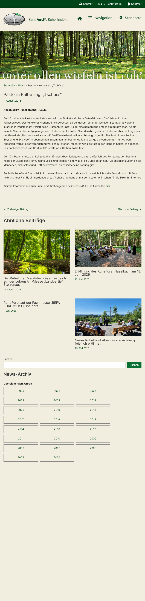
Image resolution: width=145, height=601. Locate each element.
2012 (93, 429)
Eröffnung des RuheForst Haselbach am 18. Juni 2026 (108, 272)
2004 (57, 457)
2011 (21, 438)
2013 (57, 429)
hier (108, 186)
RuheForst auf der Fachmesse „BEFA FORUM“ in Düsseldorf (32, 304)
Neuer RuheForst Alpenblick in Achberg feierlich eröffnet (105, 341)
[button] (5, 55)
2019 (57, 410)
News (21, 85)
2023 (21, 400)
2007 (57, 448)
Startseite (9, 85)
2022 (57, 400)
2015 (93, 419)
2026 (21, 390)
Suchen (8, 359)
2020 (21, 410)
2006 (93, 448)
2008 (21, 448)
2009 (93, 438)
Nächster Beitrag (129, 209)
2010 (57, 438)
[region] (72, 55)
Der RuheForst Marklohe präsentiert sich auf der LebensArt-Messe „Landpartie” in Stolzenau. (35, 281)
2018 (93, 410)
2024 (93, 390)
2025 (57, 390)
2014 (21, 429)
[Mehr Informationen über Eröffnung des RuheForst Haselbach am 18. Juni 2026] (108, 248)
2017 (21, 419)
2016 (57, 419)
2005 (21, 457)
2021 (93, 400)
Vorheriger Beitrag (16, 209)
